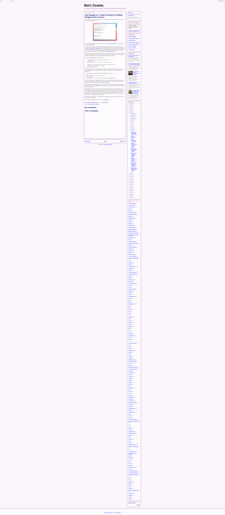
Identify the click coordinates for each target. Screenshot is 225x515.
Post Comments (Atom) (107, 144)
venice (129, 484)
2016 (131, 179)
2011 (131, 187)
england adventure (131, 296)
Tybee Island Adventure (132, 470)
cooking (129, 270)
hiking (129, 328)
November (133, 115)
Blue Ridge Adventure (132, 247)
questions (130, 406)
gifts (129, 318)
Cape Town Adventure (132, 256)
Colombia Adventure (132, 266)
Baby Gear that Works (132, 45)
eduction (130, 292)
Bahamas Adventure (132, 229)
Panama (130, 382)
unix (129, 477)
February (132, 129)
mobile (129, 356)
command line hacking (112, 43)
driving (129, 287)
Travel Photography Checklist (133, 38)
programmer (130, 398)
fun (129, 311)
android (129, 221)
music (129, 363)
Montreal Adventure (132, 359)
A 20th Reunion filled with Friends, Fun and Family (136, 73)
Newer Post (87, 141)
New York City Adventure (133, 367)
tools (129, 459)
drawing (129, 285)
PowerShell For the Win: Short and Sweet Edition (133, 150)
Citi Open (130, 264)
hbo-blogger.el (109, 51)
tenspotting (130, 457)
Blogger (119, 512)
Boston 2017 (130, 248)
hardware (130, 326)
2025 (131, 105)
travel (129, 463)
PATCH (112, 84)
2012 (131, 186)
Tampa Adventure (131, 451)
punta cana (130, 404)
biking (129, 239)
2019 (131, 174)
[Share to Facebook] (106, 102)
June (132, 123)
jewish (129, 337)
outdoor (129, 374)
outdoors (130, 376)
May (132, 124)
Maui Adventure (131, 350)
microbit (129, 352)
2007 (131, 194)
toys (129, 461)
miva (129, 354)
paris (129, 385)
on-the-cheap (130, 372)
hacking (92, 104)
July (131, 121)
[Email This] (102, 102)
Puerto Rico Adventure (132, 402)
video (129, 486)
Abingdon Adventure (132, 212)
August (132, 119)
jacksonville (130, 333)
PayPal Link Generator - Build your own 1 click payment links (134, 64)
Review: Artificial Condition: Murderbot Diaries (133, 155)
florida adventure (131, 303)
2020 (131, 173)
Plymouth (130, 391)
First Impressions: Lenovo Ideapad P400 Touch (133, 83)
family (129, 298)
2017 (131, 178)
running (129, 427)
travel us (130, 465)
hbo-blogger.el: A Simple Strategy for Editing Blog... (133, 169)
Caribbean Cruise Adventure (133, 258)
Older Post (122, 141)
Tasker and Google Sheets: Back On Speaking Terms (133, 145)
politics (129, 395)
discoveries (130, 281)
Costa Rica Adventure (132, 272)
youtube (129, 498)
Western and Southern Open (133, 490)
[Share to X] (105, 102)
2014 (131, 182)
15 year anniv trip (131, 206)
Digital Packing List (131, 40)
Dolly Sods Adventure (132, 283)
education (130, 290)
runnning (130, 429)
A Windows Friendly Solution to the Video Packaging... (133, 159)
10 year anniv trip (131, 203)
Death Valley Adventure (132, 274)
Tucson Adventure (131, 467)
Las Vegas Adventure (132, 343)
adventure (130, 216)
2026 (131, 104)
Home (105, 141)
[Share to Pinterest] (107, 102)
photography (130, 387)
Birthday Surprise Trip (132, 241)
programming (96, 104)
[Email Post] (101, 102)
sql (128, 449)
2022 (131, 110)
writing (129, 497)
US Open (130, 481)
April (132, 126)
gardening (130, 316)
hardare (129, 324)
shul (129, 440)
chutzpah (130, 262)
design (129, 277)
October (132, 116)
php (129, 389)
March (132, 127)
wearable (130, 488)
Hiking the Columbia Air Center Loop (133, 140)
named (129, 365)
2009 (131, 190)
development (130, 279)
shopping (130, 439)
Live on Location (131, 49)
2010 (131, 189)
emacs (89, 104)
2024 (131, 107)
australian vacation (131, 227)
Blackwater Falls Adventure (133, 243)
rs (128, 424)
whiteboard (130, 493)
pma (129, 393)
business (130, 252)
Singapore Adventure (132, 444)
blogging (130, 245)
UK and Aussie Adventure (133, 472)
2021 (131, 112)
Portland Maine (131, 397)
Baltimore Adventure (132, 231)
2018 (131, 176)
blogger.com (92, 44)
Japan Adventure (131, 335)
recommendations (131, 408)
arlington (130, 223)
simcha (129, 442)
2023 (131, 108)
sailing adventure (131, 431)
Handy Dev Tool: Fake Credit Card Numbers (133, 56)
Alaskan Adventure (131, 218)
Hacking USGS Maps (132, 36)
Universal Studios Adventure (133, 474)
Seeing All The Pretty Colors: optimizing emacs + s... (133, 165)
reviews (129, 417)
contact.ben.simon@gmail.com (134, 18)
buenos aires (130, 250)
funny (129, 313)
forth (129, 307)
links (129, 344)
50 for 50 (130, 210)
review (129, 415)
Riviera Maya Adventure (132, 419)
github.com (107, 99)
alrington (130, 219)
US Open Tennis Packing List (133, 42)
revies (129, 413)
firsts (129, 300)
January (132, 131)
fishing (129, 302)
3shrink (129, 208)
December (133, 113)
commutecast (130, 268)
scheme (129, 435)
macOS (129, 348)
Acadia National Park (132, 214)
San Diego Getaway (132, 433)
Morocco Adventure (132, 361)
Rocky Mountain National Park (134, 421)
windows (130, 495)
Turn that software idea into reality (134, 31)
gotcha (129, 320)
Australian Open (131, 225)
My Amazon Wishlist (132, 47)
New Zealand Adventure (132, 369)
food (129, 305)
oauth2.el (98, 47)
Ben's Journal (94, 5)
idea (129, 331)
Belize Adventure (131, 237)
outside (129, 380)
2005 (131, 197)
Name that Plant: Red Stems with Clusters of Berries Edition (136, 92)
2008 (131, 192)
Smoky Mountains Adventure (133, 446)
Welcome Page (131, 15)
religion (129, 410)
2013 (131, 184)
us (128, 479)
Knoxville (130, 339)
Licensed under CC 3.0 (108, 512)
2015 (131, 181)
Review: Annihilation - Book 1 (133, 137)
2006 (131, 195)
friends (129, 309)
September (133, 118)
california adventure (132, 254)
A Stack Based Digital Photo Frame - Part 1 (133, 133)
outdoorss (130, 378)
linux (129, 346)
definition (130, 275)
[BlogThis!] (104, 102)
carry (129, 261)
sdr (129, 437)
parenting (130, 384)
